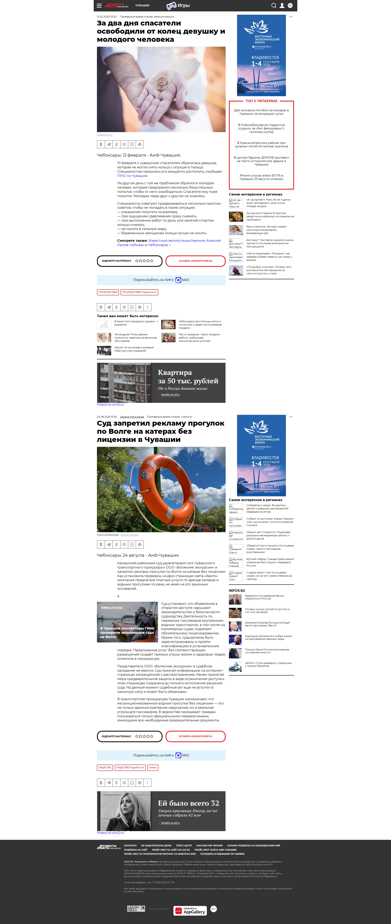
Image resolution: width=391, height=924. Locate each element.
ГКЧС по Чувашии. (132, 176)
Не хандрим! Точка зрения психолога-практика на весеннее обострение (135, 337)
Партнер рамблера (159, 909)
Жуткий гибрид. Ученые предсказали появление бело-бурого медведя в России (270, 562)
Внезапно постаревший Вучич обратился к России (264, 597)
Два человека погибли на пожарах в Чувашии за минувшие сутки (261, 112)
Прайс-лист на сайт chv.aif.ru (171, 850)
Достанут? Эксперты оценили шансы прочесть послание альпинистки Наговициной (270, 243)
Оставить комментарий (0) (195, 261)
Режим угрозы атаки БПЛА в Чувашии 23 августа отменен (261, 177)
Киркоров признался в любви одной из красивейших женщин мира (268, 637)
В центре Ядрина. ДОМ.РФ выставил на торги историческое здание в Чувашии (261, 161)
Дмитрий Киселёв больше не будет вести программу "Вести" (267, 624)
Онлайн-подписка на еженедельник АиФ (253, 845)
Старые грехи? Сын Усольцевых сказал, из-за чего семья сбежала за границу (269, 576)
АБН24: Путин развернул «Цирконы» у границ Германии (268, 664)
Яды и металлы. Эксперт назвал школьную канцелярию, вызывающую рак (266, 230)
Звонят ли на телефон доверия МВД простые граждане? (134, 349)
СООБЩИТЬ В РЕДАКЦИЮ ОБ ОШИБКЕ (222, 854)
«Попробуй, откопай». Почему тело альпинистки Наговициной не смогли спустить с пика (268, 270)
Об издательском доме (156, 845)
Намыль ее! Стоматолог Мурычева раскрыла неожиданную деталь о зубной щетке (268, 535)
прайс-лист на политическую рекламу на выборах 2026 (160, 854)
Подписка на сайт (135, 850)
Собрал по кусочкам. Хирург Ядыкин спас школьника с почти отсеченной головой (270, 522)
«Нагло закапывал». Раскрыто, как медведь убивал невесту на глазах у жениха (269, 257)
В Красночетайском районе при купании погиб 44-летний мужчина (261, 144)
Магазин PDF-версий (210, 845)
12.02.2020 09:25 (107, 16)
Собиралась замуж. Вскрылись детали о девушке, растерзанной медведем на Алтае (267, 508)
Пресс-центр (184, 845)
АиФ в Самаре (129, 534)
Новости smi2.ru (110, 404)
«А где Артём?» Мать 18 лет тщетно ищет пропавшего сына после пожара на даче (268, 203)
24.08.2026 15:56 (107, 416)
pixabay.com (105, 134)
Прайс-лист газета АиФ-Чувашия (215, 850)
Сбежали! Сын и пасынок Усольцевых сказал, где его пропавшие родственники (270, 549)
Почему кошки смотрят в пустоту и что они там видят (267, 611)
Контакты (130, 845)
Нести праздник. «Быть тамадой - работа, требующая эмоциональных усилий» (200, 337)
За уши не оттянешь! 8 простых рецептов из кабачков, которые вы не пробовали (270, 216)
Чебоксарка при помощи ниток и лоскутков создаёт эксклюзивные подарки (200, 324)
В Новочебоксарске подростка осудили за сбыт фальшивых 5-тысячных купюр (261, 128)
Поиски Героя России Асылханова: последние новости (267, 651)
